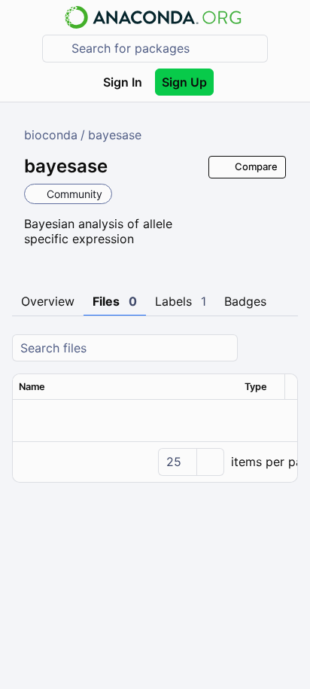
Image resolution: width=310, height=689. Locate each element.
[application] (155, 461)
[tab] (48, 302)
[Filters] (284, 348)
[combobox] (165, 48)
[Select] (209, 462)
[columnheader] (126, 387)
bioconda (51, 134)
